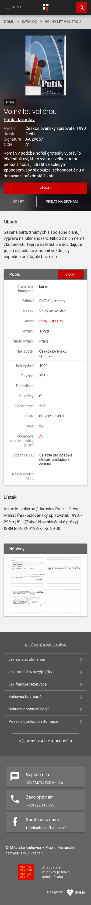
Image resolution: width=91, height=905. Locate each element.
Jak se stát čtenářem (26, 659)
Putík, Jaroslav (19, 119)
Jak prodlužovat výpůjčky (30, 672)
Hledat (80, 7)
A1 (41, 436)
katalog (29, 22)
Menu (13, 7)
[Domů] (45, 8)
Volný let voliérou (63, 22)
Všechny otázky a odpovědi (45, 741)
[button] (45, 66)
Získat (45, 188)
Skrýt (71, 274)
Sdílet (18, 202)
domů (9, 22)
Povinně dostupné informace (33, 721)
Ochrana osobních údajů (28, 709)
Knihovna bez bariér (25, 696)
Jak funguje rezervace (27, 684)
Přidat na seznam (62, 202)
